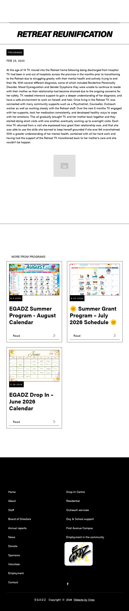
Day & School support (80, 519)
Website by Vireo (84, 600)
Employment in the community (85, 537)
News (11, 537)
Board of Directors (19, 519)
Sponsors (14, 555)
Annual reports (17, 528)
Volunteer (14, 564)
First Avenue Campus (79, 528)
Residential (73, 501)
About (12, 501)
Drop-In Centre (75, 492)
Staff (11, 510)
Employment (16, 573)
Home (12, 492)
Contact (13, 582)
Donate (12, 546)
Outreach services (77, 510)
